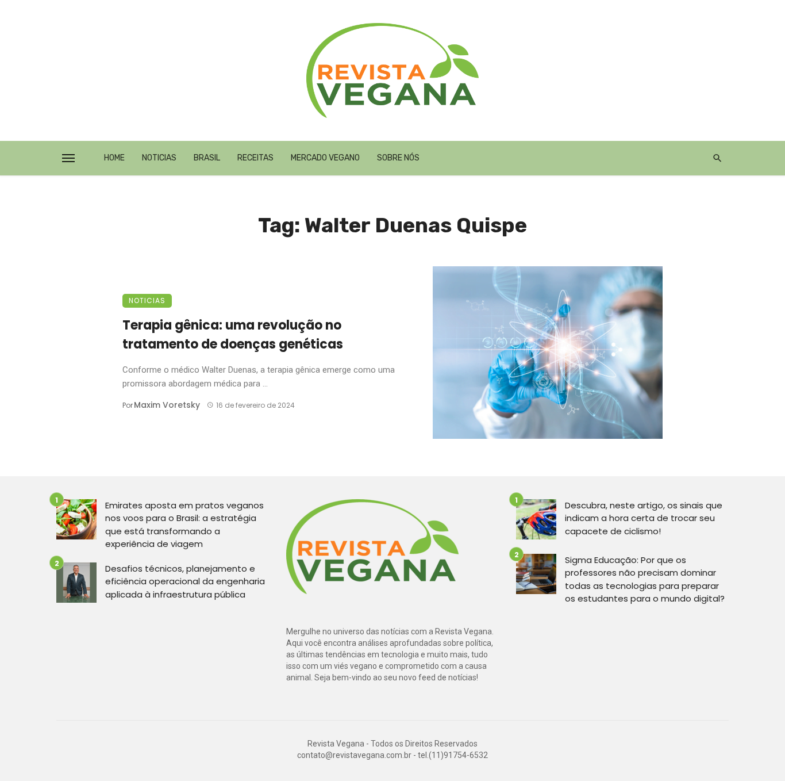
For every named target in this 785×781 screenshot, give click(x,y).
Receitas (255, 158)
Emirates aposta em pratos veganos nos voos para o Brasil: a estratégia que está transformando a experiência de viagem (184, 524)
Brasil (207, 158)
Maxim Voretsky (167, 405)
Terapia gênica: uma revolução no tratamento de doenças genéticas (232, 334)
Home (114, 158)
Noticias (159, 158)
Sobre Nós (398, 158)
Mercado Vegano (325, 158)
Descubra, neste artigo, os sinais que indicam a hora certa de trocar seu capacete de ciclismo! (643, 518)
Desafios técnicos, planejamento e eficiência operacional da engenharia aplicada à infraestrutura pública (185, 581)
